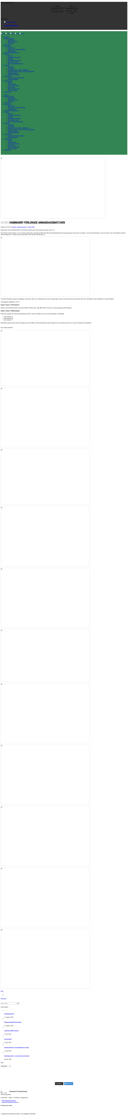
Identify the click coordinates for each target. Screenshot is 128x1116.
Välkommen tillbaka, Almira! (11, 1030)
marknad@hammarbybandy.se (10, 1102)
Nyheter (14, 227)
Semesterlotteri (8, 1039)
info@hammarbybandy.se (9, 1100)
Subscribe (69, 1083)
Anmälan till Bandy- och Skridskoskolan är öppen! (16, 1047)
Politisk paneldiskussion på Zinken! (13, 1022)
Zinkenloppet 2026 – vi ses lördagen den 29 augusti (16, 1056)
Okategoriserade (21, 227)
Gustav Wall (31, 227)
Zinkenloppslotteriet (11, 25)
